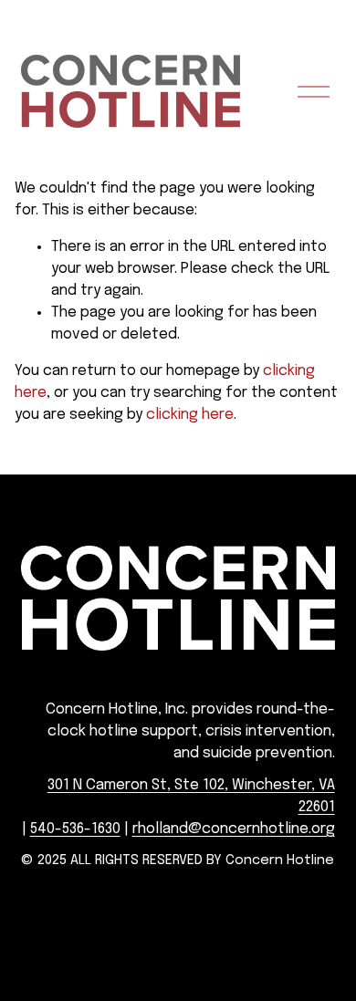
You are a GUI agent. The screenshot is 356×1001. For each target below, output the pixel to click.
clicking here (190, 414)
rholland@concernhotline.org (233, 829)
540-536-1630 (75, 829)
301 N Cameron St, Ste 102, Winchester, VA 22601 (190, 796)
